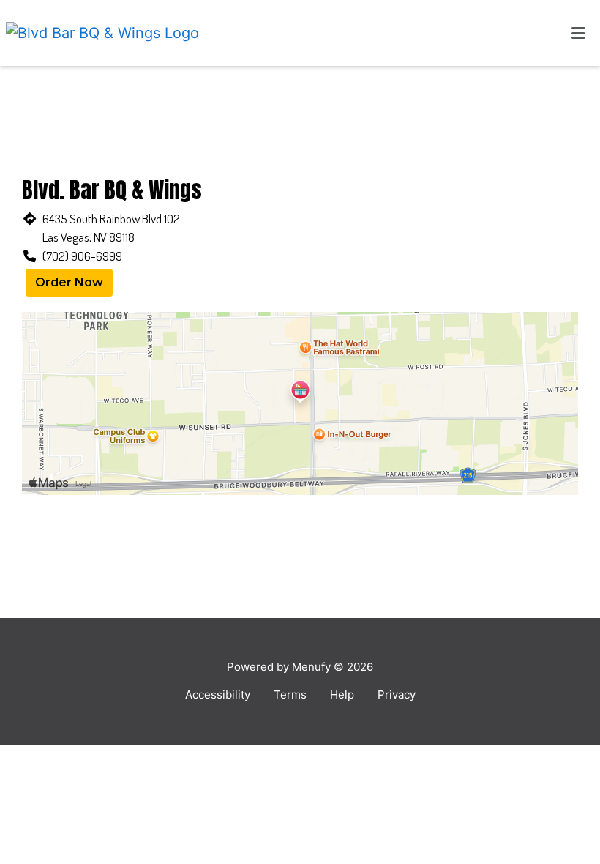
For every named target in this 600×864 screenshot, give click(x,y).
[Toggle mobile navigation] (578, 32)
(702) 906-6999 (82, 256)
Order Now (69, 282)
